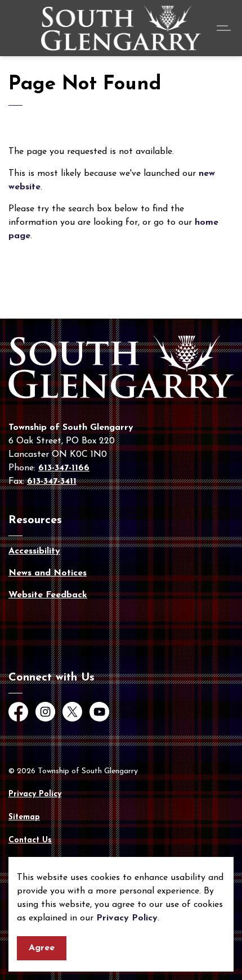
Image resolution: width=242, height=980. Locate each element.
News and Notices (47, 573)
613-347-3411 (52, 481)
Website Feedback (47, 595)
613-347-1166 (63, 468)
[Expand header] (225, 28)
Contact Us (30, 840)
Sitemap (24, 817)
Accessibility (34, 551)
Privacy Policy (127, 918)
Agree (42, 947)
